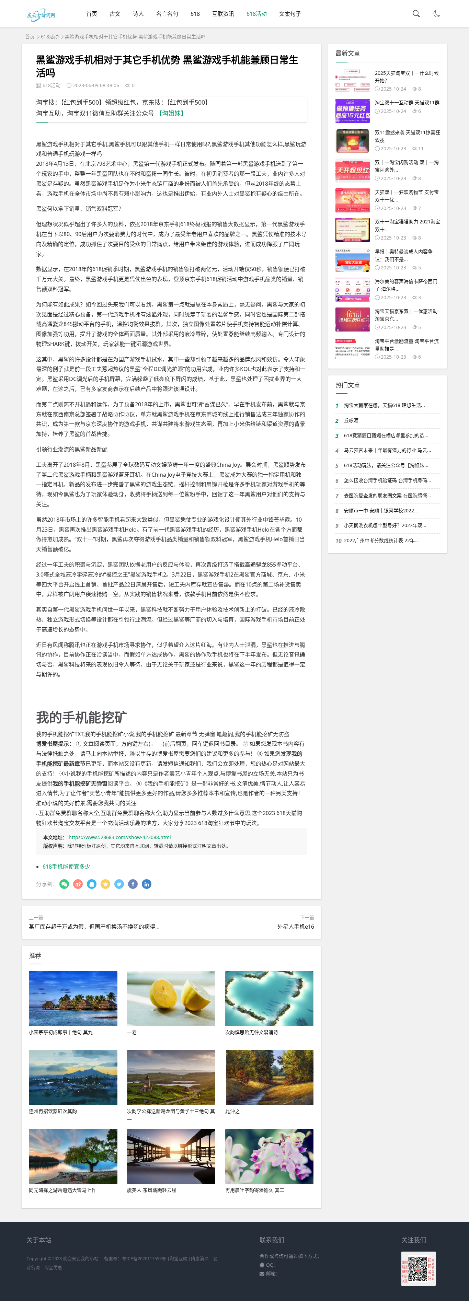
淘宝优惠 (52, 1267)
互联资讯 (223, 14)
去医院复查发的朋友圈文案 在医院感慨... (387, 495)
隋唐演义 (200, 1259)
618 (195, 14)
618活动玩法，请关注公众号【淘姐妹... (386, 465)
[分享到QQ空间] (105, 884)
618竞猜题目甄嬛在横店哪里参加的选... (386, 435)
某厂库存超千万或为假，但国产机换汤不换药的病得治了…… (102, 926)
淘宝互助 (178, 1259)
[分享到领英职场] (146, 884)
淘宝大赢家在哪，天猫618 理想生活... (384, 405)
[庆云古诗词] (42, 21)
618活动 (257, 14)
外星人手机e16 (295, 926)
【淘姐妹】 (171, 113)
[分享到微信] (64, 884)
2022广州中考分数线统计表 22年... (381, 540)
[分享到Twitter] (119, 884)
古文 (115, 14)
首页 (91, 14)
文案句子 (290, 14)
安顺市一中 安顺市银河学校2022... (381, 510)
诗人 (138, 14)
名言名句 (167, 14)
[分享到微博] (78, 884)
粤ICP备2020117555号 (144, 1259)
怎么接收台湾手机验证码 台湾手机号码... (387, 480)
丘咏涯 (351, 420)
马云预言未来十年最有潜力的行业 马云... (387, 450)
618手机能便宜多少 (66, 866)
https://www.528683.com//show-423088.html (120, 837)
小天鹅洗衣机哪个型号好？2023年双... (385, 525)
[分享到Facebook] (133, 884)
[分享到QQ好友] (91, 884)
